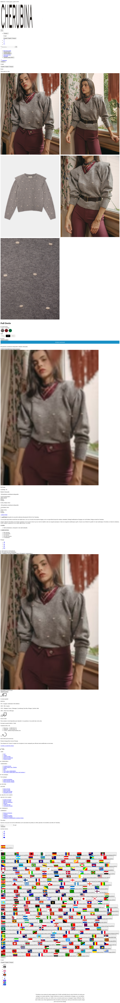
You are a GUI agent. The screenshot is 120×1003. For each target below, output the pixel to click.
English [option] (9, 38)
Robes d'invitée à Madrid (8, 781)
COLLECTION (7, 52)
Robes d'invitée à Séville (8, 780)
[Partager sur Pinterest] (4, 546)
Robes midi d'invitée (7, 791)
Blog (4, 769)
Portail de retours (7, 759)
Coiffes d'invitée (6, 804)
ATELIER (5, 56)
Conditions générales (7, 816)
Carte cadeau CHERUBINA (9, 771)
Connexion (4, 60)
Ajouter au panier (4, 339)
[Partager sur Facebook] (4, 542)
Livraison (5, 814)
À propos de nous (7, 766)
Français (5, 33)
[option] (7, 854)
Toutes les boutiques (7, 779)
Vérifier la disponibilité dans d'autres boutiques (10, 349)
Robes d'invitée (6, 788)
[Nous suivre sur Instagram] (4, 834)
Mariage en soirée (7, 801)
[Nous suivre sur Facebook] (4, 832)
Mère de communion (7, 802)
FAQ (4, 754)
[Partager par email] (4, 548)
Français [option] (14, 38)
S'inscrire (3, 826)
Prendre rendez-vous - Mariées (10, 767)
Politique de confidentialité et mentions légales (13, 818)
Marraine (5, 803)
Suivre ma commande (8, 757)
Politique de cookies (7, 815)
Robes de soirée (6, 790)
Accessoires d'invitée (7, 805)
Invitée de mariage (7, 799)
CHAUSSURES (7, 54)
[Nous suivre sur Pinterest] (4, 836)
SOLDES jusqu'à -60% (8, 57)
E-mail (14, 825)
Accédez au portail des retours (7, 745)
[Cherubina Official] (33, 28)
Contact (5, 755)
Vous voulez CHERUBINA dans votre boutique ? (14, 772)
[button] (2, 330)
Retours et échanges (7, 813)
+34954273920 (4, 514)
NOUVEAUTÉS (7, 50)
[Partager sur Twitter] (4, 544)
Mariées (5, 768)
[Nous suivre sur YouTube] (4, 837)
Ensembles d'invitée (7, 792)
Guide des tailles (7, 756)
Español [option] (5, 38)
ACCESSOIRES (7, 53)
